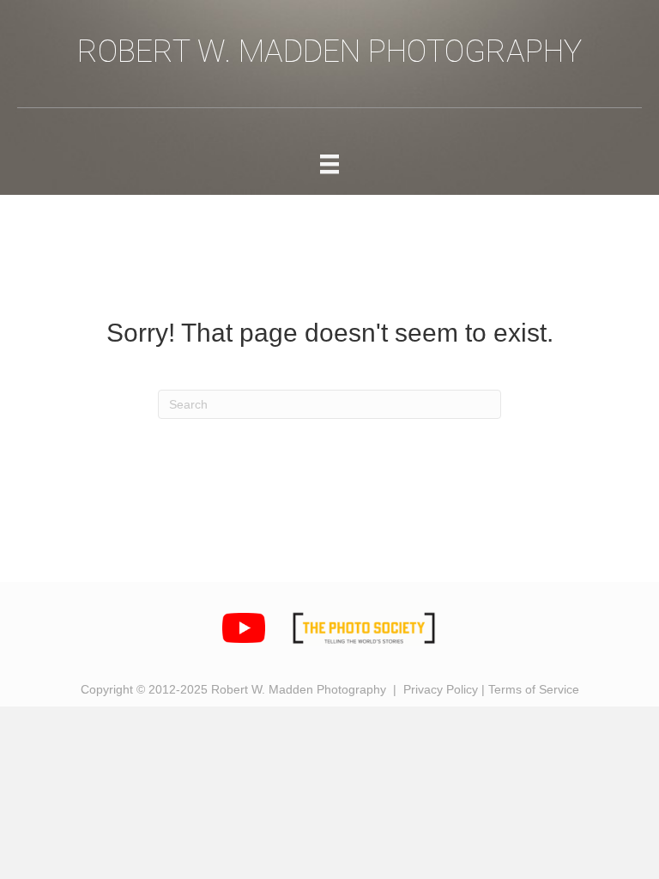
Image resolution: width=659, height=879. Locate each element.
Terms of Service (533, 689)
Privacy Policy (440, 689)
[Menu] (329, 163)
